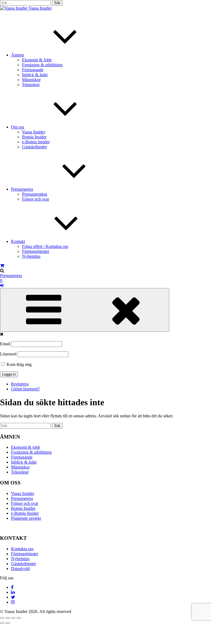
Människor (31, 79)
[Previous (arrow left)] (2, 623)
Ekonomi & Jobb (37, 60)
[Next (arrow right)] (7, 623)
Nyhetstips (31, 256)
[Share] (7, 618)
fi (1, 280)
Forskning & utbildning (42, 64)
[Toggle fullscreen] (13, 618)
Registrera (20, 384)
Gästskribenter (34, 146)
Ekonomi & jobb (25, 447)
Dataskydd (20, 568)
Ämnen (17, 55)
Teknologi (31, 84)
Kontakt (18, 241)
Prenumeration (34, 194)
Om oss (17, 127)
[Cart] (2, 265)
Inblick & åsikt (35, 74)
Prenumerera (22, 189)
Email (5, 343)
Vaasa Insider (40, 8)
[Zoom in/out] (18, 618)
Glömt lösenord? (25, 389)
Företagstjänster (35, 251)
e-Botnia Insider (36, 141)
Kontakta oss (22, 548)
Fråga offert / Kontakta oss (45, 246)
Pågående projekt (26, 518)
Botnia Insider (34, 137)
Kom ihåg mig (18, 364)
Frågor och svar (35, 199)
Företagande (32, 69)
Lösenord (8, 354)
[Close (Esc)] (2, 618)
